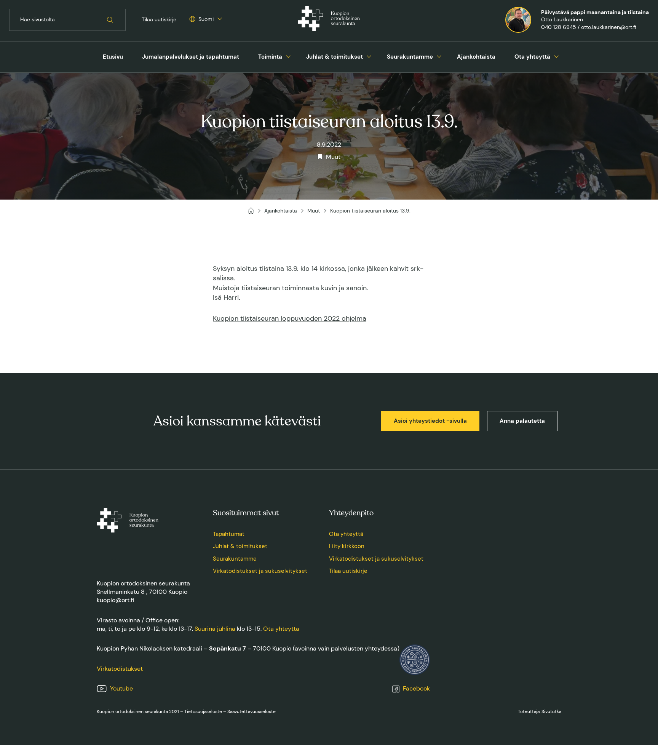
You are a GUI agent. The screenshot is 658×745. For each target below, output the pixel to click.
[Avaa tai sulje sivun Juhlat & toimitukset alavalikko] (369, 55)
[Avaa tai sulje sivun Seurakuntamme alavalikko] (439, 55)
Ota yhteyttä (532, 57)
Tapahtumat (228, 534)
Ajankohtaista (476, 57)
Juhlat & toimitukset (334, 57)
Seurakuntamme (410, 57)
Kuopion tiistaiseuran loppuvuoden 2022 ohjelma (289, 318)
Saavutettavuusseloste (251, 711)
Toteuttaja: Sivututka (539, 711)
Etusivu (113, 57)
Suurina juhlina (215, 629)
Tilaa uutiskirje (159, 19)
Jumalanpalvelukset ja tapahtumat (190, 57)
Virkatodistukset (120, 669)
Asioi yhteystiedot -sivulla (430, 421)
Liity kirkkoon (346, 546)
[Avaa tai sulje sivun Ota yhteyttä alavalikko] (556, 55)
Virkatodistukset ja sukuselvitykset (260, 571)
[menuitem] (113, 57)
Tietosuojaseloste (203, 711)
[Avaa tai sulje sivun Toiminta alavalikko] (288, 55)
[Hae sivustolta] (110, 20)
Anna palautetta (522, 421)
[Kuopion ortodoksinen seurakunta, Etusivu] (329, 20)
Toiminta (270, 57)
